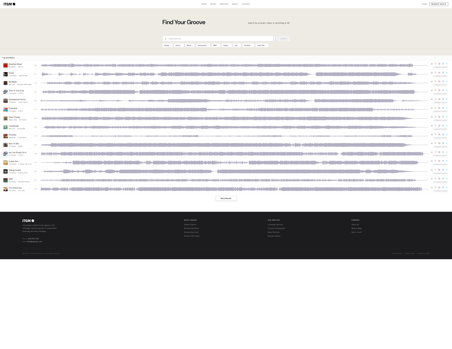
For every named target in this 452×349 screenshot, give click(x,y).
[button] (275, 38)
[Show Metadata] (443, 63)
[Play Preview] (5, 65)
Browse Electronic (191, 232)
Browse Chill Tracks (192, 236)
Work (204, 4)
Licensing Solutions (275, 224)
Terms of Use (409, 253)
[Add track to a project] (439, 63)
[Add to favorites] (435, 63)
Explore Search (190, 224)
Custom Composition (276, 228)
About (235, 4)
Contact (246, 4)
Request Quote (438, 4)
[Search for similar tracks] (446, 63)
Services (224, 4)
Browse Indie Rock (191, 228)
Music (213, 4)
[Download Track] (431, 63)
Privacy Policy (397, 253)
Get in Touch (356, 232)
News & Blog (356, 228)
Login (424, 4)
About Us (355, 224)
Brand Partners (274, 232)
